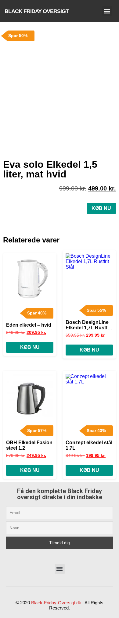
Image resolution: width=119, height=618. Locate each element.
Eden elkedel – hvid (28, 325)
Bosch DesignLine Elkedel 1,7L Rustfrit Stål (89, 325)
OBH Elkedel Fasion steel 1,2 (29, 445)
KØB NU (101, 208)
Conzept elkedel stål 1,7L (89, 445)
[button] (107, 11)
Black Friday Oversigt (37, 11)
